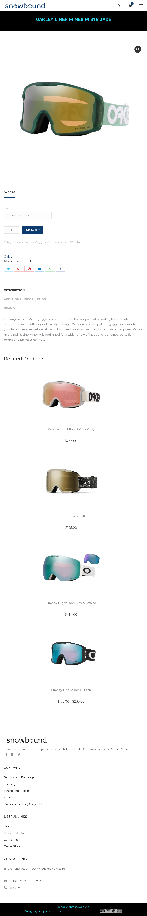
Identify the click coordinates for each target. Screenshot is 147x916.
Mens (50, 242)
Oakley (9, 256)
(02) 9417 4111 (16, 887)
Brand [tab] (9, 308)
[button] (137, 49)
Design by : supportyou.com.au (44, 911)
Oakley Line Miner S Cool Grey (71, 429)
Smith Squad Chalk (71, 516)
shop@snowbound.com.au (25, 880)
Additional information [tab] (25, 299)
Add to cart (32, 230)
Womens (60, 242)
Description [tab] (14, 290)
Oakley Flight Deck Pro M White (71, 603)
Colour (9, 208)
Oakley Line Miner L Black (71, 690)
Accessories (26, 242)
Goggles (40, 242)
